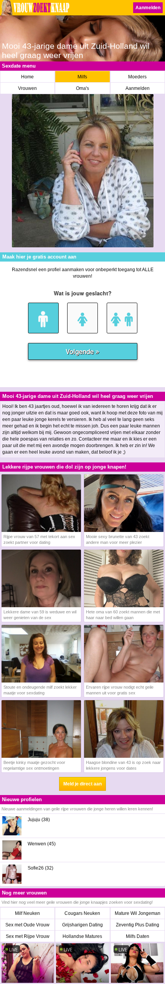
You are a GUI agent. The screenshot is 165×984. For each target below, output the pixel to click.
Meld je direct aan (82, 784)
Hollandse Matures (82, 936)
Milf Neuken (27, 913)
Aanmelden (147, 7)
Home (27, 77)
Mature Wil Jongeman (137, 913)
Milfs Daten (137, 936)
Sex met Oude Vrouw (27, 925)
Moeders (137, 77)
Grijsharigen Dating (82, 925)
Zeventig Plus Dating (137, 925)
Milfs (82, 77)
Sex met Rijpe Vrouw (28, 936)
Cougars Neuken (82, 913)
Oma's (82, 88)
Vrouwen (27, 88)
